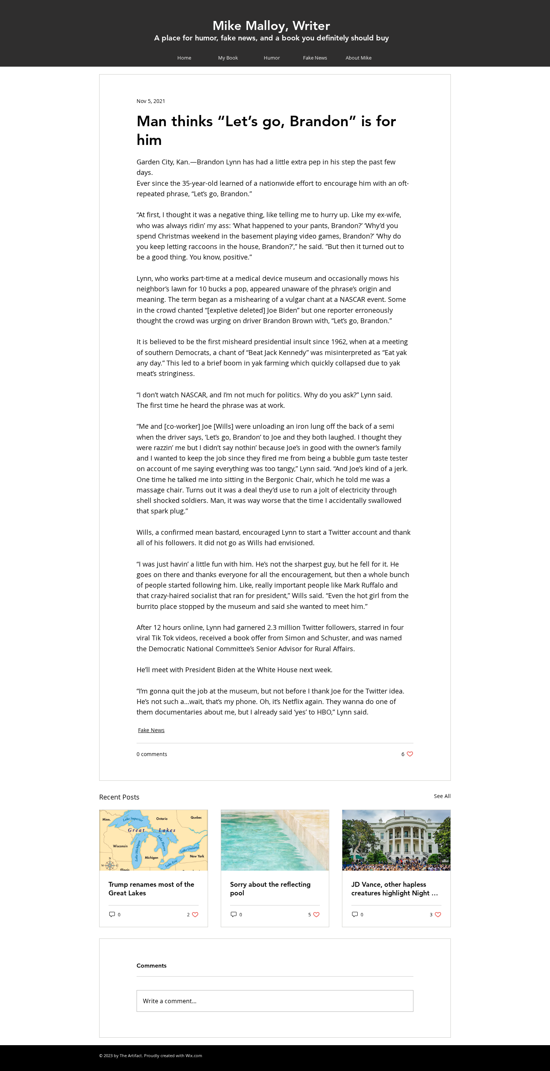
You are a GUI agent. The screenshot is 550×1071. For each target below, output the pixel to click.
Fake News (151, 730)
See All (442, 796)
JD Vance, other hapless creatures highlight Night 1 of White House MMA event (394, 888)
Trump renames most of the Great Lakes (151, 888)
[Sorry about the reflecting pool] (275, 840)
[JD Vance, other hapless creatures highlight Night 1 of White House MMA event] (396, 840)
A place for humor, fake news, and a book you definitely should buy (271, 37)
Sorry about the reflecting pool (270, 888)
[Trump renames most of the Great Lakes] (154, 840)
